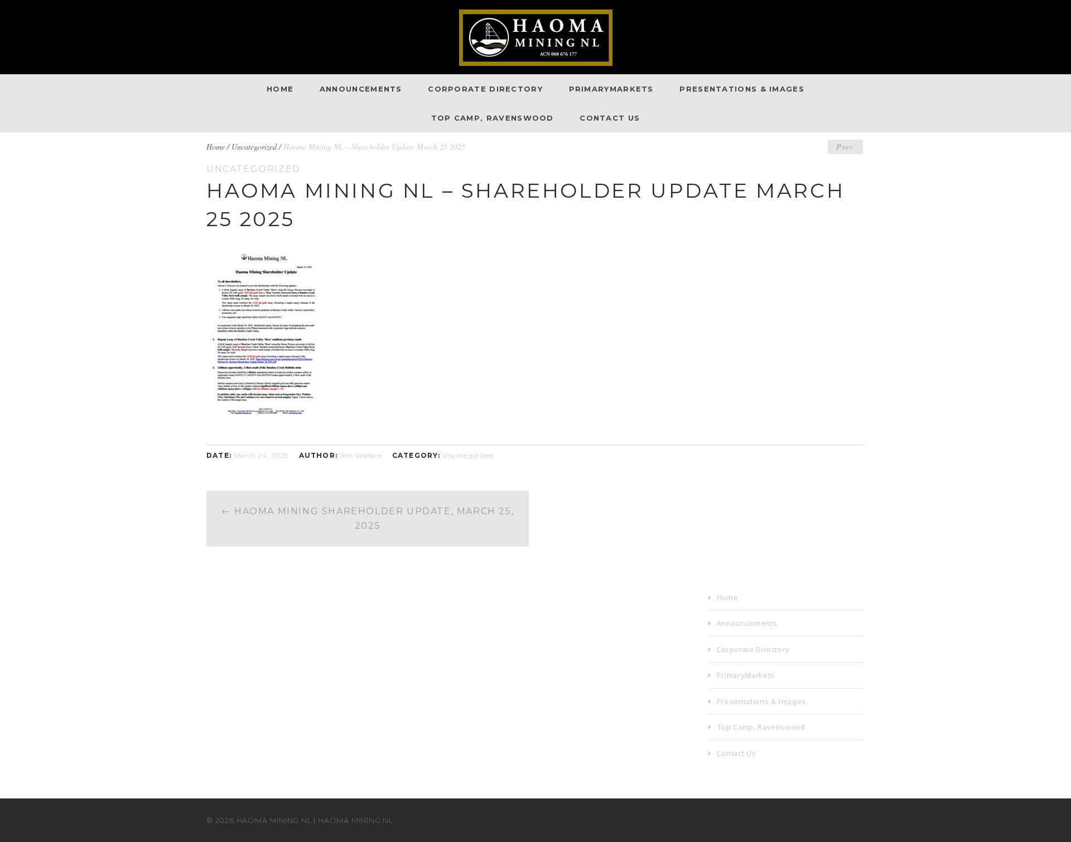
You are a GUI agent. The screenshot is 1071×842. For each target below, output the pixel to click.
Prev (845, 146)
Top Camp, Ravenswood (492, 117)
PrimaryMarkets (611, 88)
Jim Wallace (361, 455)
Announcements (361, 88)
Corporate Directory (485, 88)
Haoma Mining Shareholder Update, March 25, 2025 (367, 518)
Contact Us (610, 117)
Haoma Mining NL (274, 820)
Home (280, 88)
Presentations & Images (741, 88)
